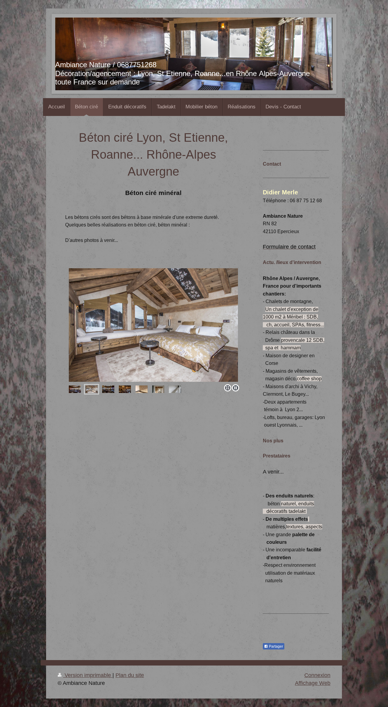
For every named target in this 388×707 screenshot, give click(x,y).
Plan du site (129, 675)
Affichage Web (312, 683)
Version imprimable (87, 675)
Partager (275, 646)
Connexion (317, 675)
